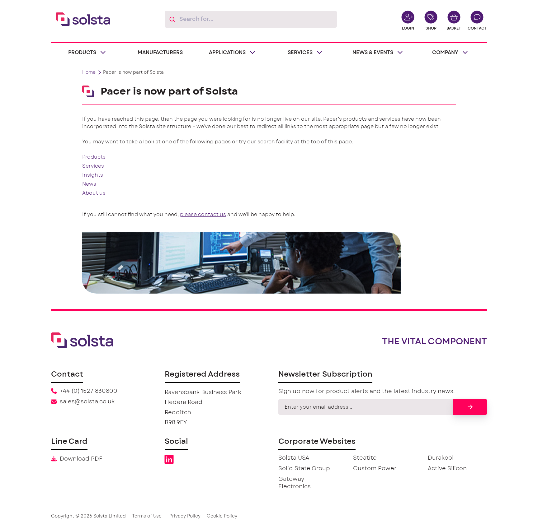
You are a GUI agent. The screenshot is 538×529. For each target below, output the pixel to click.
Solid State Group (304, 468)
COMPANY (445, 52)
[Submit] (172, 19)
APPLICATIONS (227, 52)
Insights (92, 175)
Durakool (441, 458)
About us (94, 193)
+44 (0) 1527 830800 (88, 391)
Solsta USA (293, 458)
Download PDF (81, 459)
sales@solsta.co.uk (87, 402)
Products (94, 157)
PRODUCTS (82, 52)
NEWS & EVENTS (372, 52)
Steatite (365, 458)
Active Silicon (447, 468)
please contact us (203, 214)
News (89, 184)
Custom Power (375, 468)
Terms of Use (147, 516)
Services (93, 166)
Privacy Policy (185, 516)
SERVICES (300, 52)
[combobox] (251, 19)
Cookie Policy (222, 516)
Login (408, 28)
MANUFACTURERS (160, 52)
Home (89, 72)
